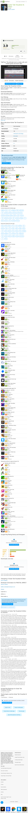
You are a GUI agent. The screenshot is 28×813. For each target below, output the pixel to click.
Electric (10, 236)
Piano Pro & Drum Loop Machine (10, 343)
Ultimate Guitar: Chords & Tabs (10, 190)
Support (6, 233)
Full (10, 233)
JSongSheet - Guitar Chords (9, 279)
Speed (11, 215)
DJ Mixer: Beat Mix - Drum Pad (10, 429)
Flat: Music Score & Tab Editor (10, 175)
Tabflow (2, 210)
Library (17, 236)
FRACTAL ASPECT (4, 584)
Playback (13, 210)
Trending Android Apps (18, 759)
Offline (14, 236)
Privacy (2, 784)
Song (6, 228)
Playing (21, 218)
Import (2, 220)
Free (10, 228)
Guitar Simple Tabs (8, 480)
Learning (13, 220)
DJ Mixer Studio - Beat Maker (10, 403)
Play (13, 225)
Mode (20, 228)
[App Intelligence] (2, 802)
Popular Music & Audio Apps (9, 711)
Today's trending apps (18, 707)
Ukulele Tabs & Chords (9, 365)
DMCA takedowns (4, 789)
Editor (17, 210)
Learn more (4, 161)
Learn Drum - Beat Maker (9, 416)
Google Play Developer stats (19, 757)
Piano (6, 238)
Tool (9, 210)
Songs (2, 225)
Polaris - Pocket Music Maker (10, 370)
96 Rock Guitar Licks (8, 306)
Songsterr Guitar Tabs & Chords (10, 181)
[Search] (26, 2)
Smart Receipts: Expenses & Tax (6, 773)
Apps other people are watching (14, 714)
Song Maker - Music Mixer (9, 456)
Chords (6, 225)
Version (13, 233)
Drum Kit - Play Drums (9, 394)
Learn (16, 225)
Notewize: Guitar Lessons (9, 297)
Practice (21, 215)
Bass (13, 228)
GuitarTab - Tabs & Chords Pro (10, 170)
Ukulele (20, 225)
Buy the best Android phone (19, 764)
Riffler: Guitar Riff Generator (10, 529)
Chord (24, 228)
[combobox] (20, 1)
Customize (3, 215)
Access (6, 220)
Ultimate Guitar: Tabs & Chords (10, 185)
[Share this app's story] (21, 51)
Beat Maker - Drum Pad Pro (9, 334)
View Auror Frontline (4, 770)
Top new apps (21, 711)
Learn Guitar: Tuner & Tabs (9, 489)
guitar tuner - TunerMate (9, 275)
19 (13, 143)
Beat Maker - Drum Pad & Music (10, 447)
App (23, 225)
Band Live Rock (7, 434)
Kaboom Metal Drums (8, 485)
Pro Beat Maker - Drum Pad (9, 412)
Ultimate (6, 218)
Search (2, 233)
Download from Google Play (11, 83)
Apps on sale (7, 707)
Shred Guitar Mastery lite (9, 476)
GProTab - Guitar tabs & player (10, 194)
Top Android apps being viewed (6, 768)
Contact (6, 236)
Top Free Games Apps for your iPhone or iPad (6, 798)
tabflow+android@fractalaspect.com (8, 586)
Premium (17, 220)
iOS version (20, 83)
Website (2, 589)
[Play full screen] (24, 51)
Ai (2, 238)
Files (17, 233)
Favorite (2, 228)
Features (17, 218)
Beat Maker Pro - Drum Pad (9, 390)
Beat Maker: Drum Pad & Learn (10, 339)
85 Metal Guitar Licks (8, 507)
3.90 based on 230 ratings (18, 133)
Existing (7, 215)
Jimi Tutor (6, 266)
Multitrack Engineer (8, 524)
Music (9, 225)
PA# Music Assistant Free (9, 498)
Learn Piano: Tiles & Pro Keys (10, 374)
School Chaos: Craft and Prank (6, 775)
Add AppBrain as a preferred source (8, 607)
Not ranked (15, 136)
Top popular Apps (18, 762)
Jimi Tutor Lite (7, 270)
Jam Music (7, 321)
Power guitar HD (7, 520)
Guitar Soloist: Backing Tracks (10, 301)
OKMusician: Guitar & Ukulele (10, 292)
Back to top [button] (25, 803)
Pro (24, 218)
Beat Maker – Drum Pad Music (10, 330)
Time (10, 220)
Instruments (22, 236)
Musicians (21, 210)
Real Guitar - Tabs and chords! (10, 443)
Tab (2, 218)
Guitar (15, 215)
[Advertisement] (14, 25)
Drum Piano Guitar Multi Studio (10, 502)
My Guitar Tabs (22, 175)
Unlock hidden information (14, 544)
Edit (13, 218)
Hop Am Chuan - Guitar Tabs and (10, 361)
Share (17, 228)
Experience (21, 233)
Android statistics (18, 754)
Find (2, 236)
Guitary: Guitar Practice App (10, 317)
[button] (14, 591)
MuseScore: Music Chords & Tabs (10, 288)
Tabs (18, 215)
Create (10, 218)
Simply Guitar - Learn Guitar (10, 310)
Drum (6, 210)
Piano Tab (6, 348)
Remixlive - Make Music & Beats (10, 425)
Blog (1, 794)
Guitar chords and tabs (9, 199)
